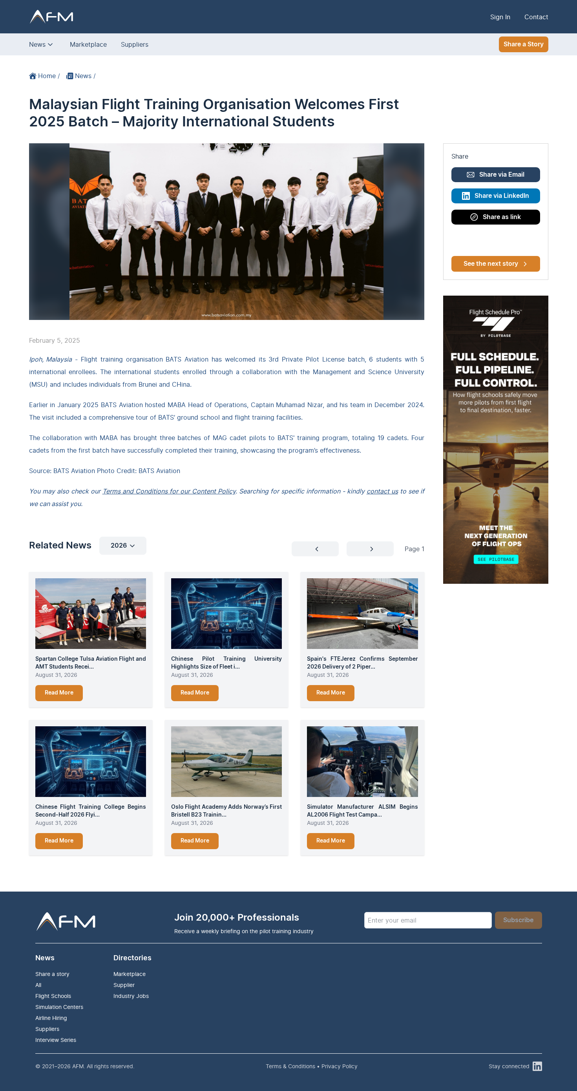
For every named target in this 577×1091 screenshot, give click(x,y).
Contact (536, 17)
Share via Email (501, 175)
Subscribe (518, 920)
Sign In (500, 17)
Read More (59, 693)
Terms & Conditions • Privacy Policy (312, 1066)
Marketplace (88, 44)
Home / (49, 76)
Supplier (124, 984)
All (38, 984)
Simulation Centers (59, 1006)
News (37, 44)
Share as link (502, 217)
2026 (119, 546)
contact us (382, 491)
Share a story (52, 973)
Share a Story (524, 44)
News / (85, 76)
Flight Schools (53, 995)
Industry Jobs (131, 995)
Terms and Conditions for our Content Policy (169, 491)
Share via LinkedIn (502, 196)
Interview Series (55, 1039)
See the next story (491, 264)
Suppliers (134, 44)
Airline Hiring (51, 1017)
